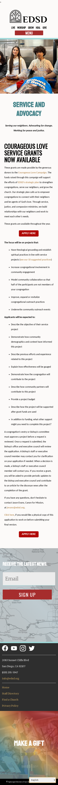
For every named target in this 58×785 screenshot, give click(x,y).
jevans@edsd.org (16, 507)
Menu (29, 33)
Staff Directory (10, 693)
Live (13, 27)
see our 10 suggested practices (35, 260)
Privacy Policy (10, 705)
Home (5, 687)
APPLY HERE (29, 233)
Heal (38, 27)
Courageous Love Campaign (32, 172)
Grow (31, 27)
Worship (21, 27)
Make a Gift (29, 743)
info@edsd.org (10, 678)
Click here (9, 515)
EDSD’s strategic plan (28, 182)
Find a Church (10, 699)
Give (45, 27)
